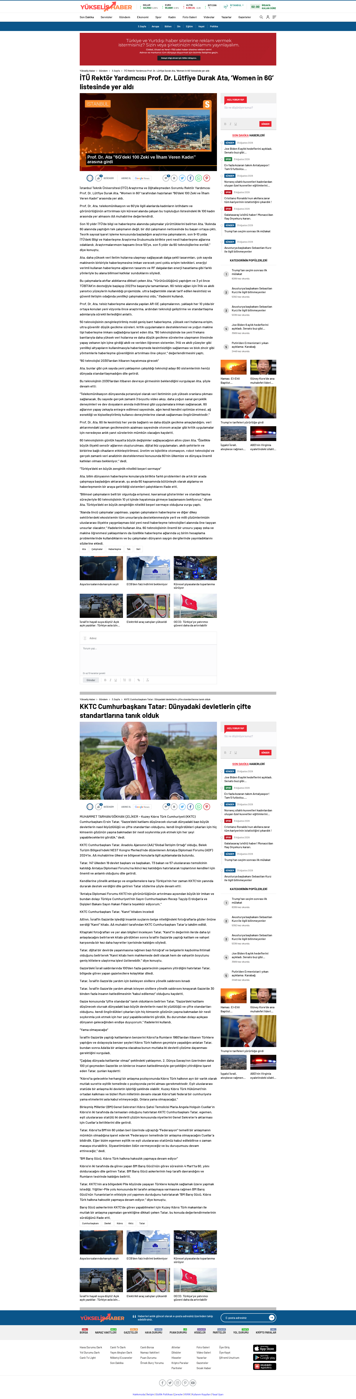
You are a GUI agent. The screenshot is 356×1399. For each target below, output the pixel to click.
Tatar (142, 1223)
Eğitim (189, 26)
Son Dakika (87, 17)
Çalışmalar (97, 549)
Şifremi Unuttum (229, 1357)
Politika (214, 26)
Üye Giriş (224, 1347)
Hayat (201, 26)
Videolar (209, 17)
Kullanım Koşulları (201, 1394)
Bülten (168, 26)
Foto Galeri (190, 17)
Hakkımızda (139, 1394)
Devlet (107, 1223)
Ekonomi (143, 17)
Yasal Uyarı (217, 1394)
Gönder (91, 680)
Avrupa (155, 26)
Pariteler (219, 1331)
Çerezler (178, 1394)
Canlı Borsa (147, 1347)
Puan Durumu (178, 1331)
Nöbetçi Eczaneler (121, 1357)
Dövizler (176, 1352)
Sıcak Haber (204, 1368)
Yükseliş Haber (87, 70)
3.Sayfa (142, 26)
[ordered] (124, 680)
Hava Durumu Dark (91, 1347)
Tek (129, 549)
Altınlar (176, 1347)
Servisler (106, 17)
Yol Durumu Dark (90, 1352)
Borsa (84, 1331)
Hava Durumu (153, 1331)
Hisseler (200, 1331)
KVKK (187, 1394)
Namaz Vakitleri (105, 1331)
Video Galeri (204, 1352)
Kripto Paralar (266, 1331)
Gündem (124, 17)
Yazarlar (226, 17)
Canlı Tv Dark (118, 1347)
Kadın (172, 17)
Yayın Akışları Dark (121, 1352)
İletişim (150, 1394)
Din (178, 26)
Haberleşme (114, 549)
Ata (84, 549)
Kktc (131, 1223)
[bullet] (129, 680)
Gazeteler (244, 17)
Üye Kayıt (224, 1352)
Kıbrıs (120, 1223)
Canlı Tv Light (88, 1357)
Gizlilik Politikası (164, 1394)
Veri (138, 549)
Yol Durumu (241, 1331)
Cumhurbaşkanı (90, 1223)
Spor (158, 17)
